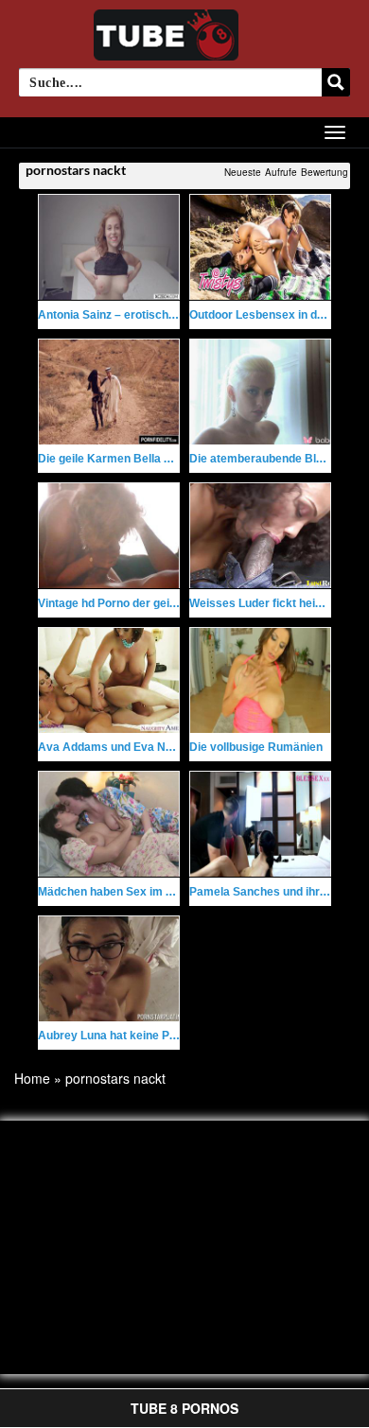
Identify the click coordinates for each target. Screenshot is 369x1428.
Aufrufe (281, 172)
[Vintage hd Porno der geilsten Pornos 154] (109, 535)
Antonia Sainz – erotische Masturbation (143, 315)
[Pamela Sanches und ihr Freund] (260, 824)
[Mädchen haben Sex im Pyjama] (109, 824)
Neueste (242, 172)
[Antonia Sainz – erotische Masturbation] (109, 247)
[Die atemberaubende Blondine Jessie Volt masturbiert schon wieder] (260, 392)
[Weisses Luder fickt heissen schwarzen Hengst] (260, 535)
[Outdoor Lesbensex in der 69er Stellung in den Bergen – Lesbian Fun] (260, 247)
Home (32, 1078)
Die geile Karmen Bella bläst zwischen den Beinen (172, 458)
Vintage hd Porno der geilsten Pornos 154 (149, 603)
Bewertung (324, 172)
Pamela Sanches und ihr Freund (274, 891)
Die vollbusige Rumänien (256, 747)
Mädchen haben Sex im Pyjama (122, 891)
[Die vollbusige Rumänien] (260, 680)
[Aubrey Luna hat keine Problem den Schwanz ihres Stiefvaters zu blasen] (109, 968)
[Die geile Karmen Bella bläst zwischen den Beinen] (109, 392)
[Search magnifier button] (336, 82)
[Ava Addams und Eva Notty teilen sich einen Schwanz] (109, 680)
